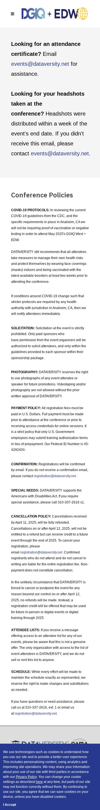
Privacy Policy (26, 777)
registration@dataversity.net (55, 476)
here (39, 782)
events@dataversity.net (40, 64)
